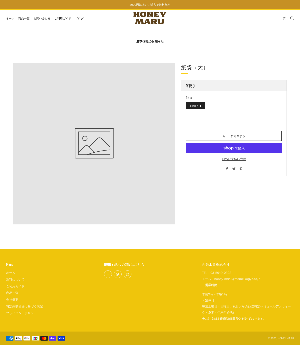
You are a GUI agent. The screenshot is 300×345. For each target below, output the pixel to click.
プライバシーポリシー (21, 313)
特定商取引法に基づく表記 (24, 306)
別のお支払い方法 (234, 159)
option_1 (195, 105)
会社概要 (12, 300)
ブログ (79, 18)
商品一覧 (24, 18)
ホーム (10, 18)
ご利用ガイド (62, 18)
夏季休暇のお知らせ (150, 41)
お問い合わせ (42, 18)
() (284, 18)
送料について (15, 279)
